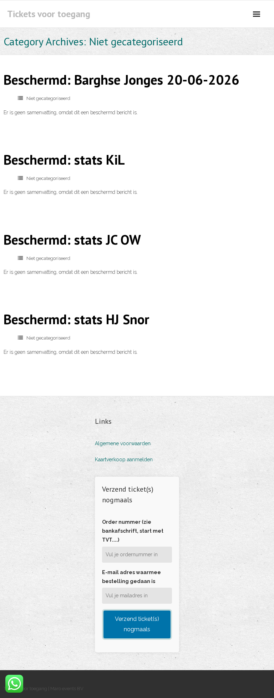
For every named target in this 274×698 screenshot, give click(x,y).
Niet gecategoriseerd (48, 98)
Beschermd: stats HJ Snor (76, 319)
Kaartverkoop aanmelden (124, 459)
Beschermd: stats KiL (64, 159)
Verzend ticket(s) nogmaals (137, 624)
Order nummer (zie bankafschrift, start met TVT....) (132, 531)
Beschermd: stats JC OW (72, 239)
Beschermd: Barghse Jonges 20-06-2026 (121, 79)
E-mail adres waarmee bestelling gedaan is (131, 576)
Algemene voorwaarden (123, 443)
